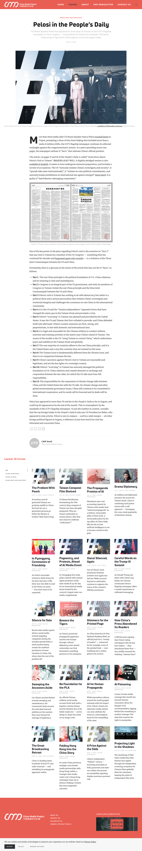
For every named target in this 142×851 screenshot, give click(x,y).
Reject (21, 846)
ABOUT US (54, 815)
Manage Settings (37, 846)
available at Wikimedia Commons (109, 126)
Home (61, 4)
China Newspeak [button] (12, 473)
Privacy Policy (90, 842)
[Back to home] (21, 4)
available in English (38, 164)
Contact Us (124, 4)
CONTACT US (55, 818)
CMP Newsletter (103, 4)
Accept (10, 846)
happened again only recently (69, 258)
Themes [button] (72, 4)
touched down (101, 137)
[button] (136, 4)
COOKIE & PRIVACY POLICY (60, 824)
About (85, 4)
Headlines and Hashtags (71, 18)
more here (100, 175)
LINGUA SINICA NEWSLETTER (108, 814)
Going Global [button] (11, 477)
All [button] (7, 470)
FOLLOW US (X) (56, 821)
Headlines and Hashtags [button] (16, 480)
